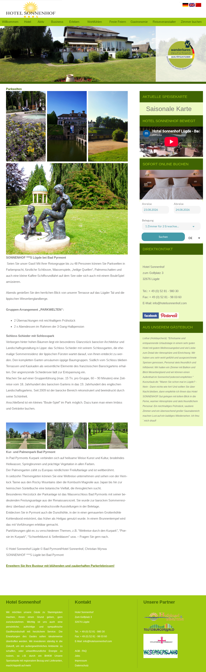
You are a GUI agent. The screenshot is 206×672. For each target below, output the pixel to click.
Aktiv (41, 21)
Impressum (81, 660)
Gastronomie (139, 21)
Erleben (74, 21)
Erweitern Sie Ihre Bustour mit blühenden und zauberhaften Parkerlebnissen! (60, 565)
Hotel (27, 21)
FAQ (84, 651)
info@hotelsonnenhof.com (170, 303)
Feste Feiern (117, 21)
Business (57, 21)
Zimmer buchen (191, 21)
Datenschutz (82, 665)
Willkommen (10, 21)
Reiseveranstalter (164, 21)
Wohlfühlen (94, 21)
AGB (77, 651)
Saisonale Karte (169, 108)
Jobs (77, 655)
